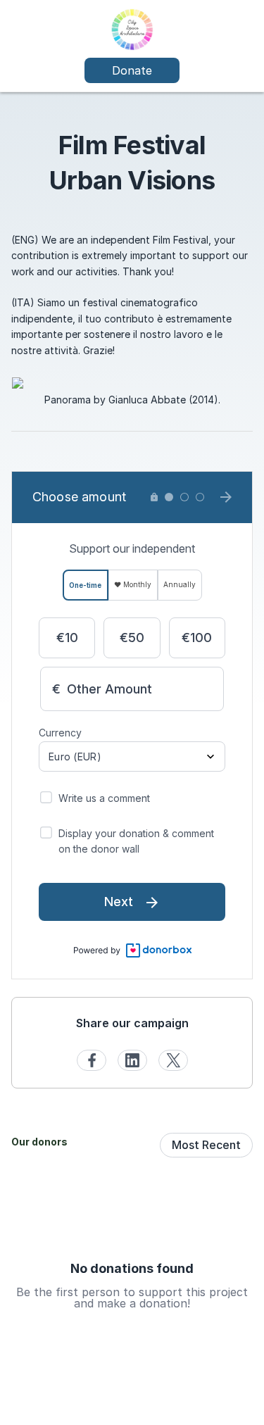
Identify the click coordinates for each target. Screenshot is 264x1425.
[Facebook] (91, 1060)
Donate (132, 70)
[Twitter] (173, 1060)
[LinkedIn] (132, 1060)
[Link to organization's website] (132, 28)
